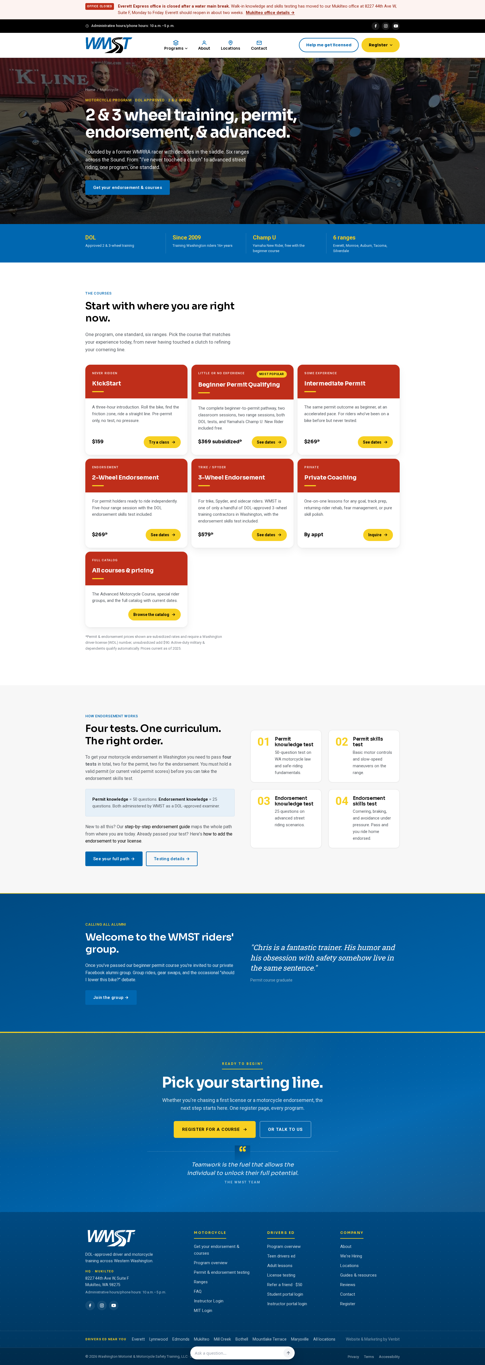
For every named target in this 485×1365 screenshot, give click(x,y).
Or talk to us (285, 1129)
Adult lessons (279, 1265)
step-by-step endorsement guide (157, 826)
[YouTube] (396, 26)
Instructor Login (208, 1301)
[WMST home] (108, 45)
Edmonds (180, 1339)
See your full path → (114, 858)
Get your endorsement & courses (127, 187)
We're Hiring (351, 1256)
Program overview (210, 1262)
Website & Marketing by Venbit (373, 1339)
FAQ (198, 1291)
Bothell (241, 1339)
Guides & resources (358, 1275)
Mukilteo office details (270, 12)
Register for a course (211, 1129)
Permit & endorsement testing (222, 1272)
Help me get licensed (328, 44)
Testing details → (172, 858)
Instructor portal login (287, 1303)
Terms (369, 1357)
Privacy (353, 1357)
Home (90, 90)
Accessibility (389, 1357)
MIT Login (203, 1310)
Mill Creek (222, 1339)
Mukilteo (201, 1339)
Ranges (201, 1281)
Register (378, 44)
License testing (281, 1275)
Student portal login (285, 1294)
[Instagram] (386, 26)
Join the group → (111, 997)
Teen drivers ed (281, 1256)
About (345, 1246)
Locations (349, 1265)
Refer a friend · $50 (284, 1284)
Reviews (347, 1284)
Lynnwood (158, 1339)
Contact (347, 1294)
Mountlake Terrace (270, 1339)
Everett (138, 1339)
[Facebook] (375, 26)
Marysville (300, 1339)
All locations (324, 1339)
